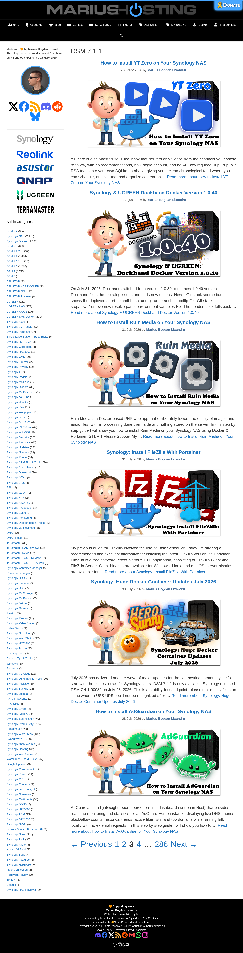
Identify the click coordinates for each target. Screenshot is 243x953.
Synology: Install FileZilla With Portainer (154, 452)
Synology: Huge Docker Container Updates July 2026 (153, 581)
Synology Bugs (16, 854)
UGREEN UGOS (17, 311)
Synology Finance (18, 583)
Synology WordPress (20, 734)
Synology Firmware (18, 442)
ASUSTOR (13, 281)
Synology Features (18, 859)
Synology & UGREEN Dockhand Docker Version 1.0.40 (153, 192)
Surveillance (103, 24)
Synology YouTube (18, 397)
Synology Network (18, 452)
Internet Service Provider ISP (25, 829)
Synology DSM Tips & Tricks (24, 678)
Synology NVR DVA (19, 341)
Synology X (14, 372)
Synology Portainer (18, 331)
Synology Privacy (17, 366)
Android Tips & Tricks (20, 658)
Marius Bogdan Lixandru (121, 910)
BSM (10, 487)
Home (15, 24)
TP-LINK (12, 879)
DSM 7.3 (12, 246)
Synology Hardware (19, 864)
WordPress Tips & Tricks (22, 759)
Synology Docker (17, 241)
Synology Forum (17, 648)
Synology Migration (18, 683)
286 (161, 844)
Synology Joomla (17, 693)
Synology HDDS (17, 578)
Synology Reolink (17, 618)
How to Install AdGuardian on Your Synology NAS (154, 711)
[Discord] (98, 934)
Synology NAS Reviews (21, 889)
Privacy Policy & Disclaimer (131, 930)
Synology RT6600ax (19, 427)
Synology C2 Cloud (18, 673)
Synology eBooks (17, 402)
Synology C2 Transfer (20, 326)
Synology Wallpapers (20, 412)
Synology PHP (15, 839)
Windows (12, 663)
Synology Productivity (20, 724)
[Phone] (125, 934)
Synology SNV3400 (18, 422)
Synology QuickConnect (21, 527)
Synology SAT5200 (18, 819)
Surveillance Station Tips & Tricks (27, 336)
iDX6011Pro (178, 24)
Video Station (15, 628)
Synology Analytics (18, 502)
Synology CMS (16, 356)
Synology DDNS (17, 804)
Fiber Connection (17, 869)
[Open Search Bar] (121, 36)
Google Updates (16, 764)
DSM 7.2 (12, 256)
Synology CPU (16, 779)
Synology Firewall (17, 361)
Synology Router (17, 457)
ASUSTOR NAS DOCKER (23, 286)
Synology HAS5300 (18, 351)
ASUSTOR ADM (17, 291)
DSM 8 (11, 276)
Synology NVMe (16, 824)
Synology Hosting (17, 749)
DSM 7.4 (12, 231)
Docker (203, 24)
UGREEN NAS (16, 306)
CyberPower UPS (17, 739)
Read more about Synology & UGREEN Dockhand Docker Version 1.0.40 (135, 312)
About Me (36, 24)
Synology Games (17, 608)
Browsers (12, 668)
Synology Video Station (21, 623)
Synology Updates (18, 447)
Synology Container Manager (24, 568)
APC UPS (13, 703)
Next (184, 844)
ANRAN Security (17, 698)
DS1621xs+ (151, 24)
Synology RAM (16, 814)
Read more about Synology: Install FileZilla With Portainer (155, 572)
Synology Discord (17, 387)
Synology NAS (15, 236)
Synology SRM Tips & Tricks (24, 462)
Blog (58, 24)
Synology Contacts (18, 784)
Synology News (16, 834)
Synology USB (15, 588)
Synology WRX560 (18, 432)
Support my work (123, 906)
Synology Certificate (19, 346)
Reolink (11, 613)
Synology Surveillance (20, 718)
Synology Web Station (20, 638)
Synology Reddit (17, 376)
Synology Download (19, 472)
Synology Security (18, 437)
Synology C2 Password (21, 392)
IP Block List (227, 24)
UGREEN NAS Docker (21, 316)
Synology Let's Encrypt (21, 789)
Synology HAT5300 (18, 809)
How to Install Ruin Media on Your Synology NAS (153, 322)
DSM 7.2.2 (13, 251)
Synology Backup (17, 688)
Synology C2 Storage (20, 593)
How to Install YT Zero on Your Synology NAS (154, 63)
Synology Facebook (19, 507)
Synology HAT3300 (18, 643)
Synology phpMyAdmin (21, 744)
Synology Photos (17, 774)
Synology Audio (16, 844)
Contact (78, 24)
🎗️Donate (228, 5)
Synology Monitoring (19, 517)
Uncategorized (15, 653)
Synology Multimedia (19, 799)
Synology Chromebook (21, 769)
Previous (91, 844)
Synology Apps (16, 321)
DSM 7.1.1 (13, 261)
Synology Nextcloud (19, 633)
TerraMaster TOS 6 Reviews (24, 558)
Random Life (14, 728)
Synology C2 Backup (19, 598)
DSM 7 (11, 271)
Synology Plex (15, 407)
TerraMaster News (18, 553)
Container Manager (18, 573)
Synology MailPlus (18, 382)
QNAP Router (15, 537)
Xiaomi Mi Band (16, 849)
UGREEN (12, 301)
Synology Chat (16, 482)
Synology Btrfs (16, 417)
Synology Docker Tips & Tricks (26, 522)
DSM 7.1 (12, 266)
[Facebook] (104, 934)
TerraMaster (14, 543)
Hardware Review (17, 874)
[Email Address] (132, 934)
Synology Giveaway (19, 794)
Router (127, 24)
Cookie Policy (104, 930)
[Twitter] (111, 934)
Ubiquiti (11, 884)
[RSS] (118, 934)
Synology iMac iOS (18, 713)
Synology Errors (17, 708)
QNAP (10, 532)
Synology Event (16, 512)
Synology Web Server (20, 754)
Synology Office (16, 477)
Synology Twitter (17, 603)
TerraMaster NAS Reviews (23, 547)
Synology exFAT (17, 492)
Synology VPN (15, 497)
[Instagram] (145, 934)
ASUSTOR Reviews (19, 296)
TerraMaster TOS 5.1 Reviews (25, 563)
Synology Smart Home (20, 467)
